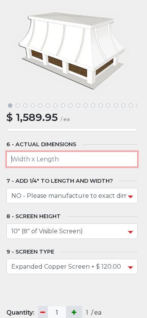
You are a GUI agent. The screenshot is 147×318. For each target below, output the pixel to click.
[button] (16, 51)
